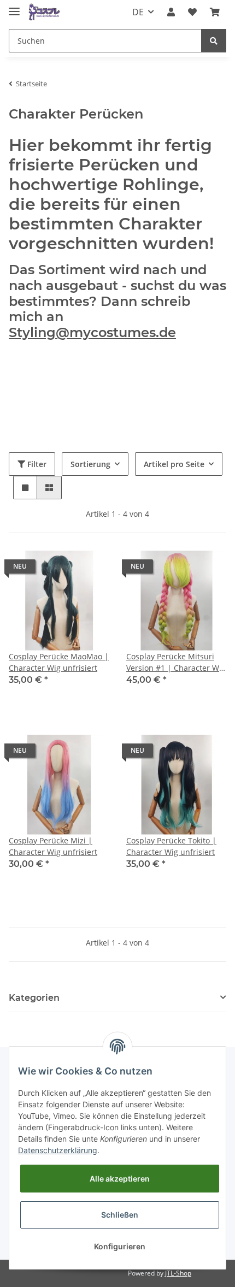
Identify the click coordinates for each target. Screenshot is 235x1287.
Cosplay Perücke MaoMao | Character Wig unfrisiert (59, 662)
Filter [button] (35, 464)
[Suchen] (213, 40)
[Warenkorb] (214, 12)
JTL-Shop (178, 1273)
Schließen (119, 1214)
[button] (171, 12)
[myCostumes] (44, 12)
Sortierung (90, 464)
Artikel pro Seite (174, 464)
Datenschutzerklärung (57, 1150)
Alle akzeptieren (120, 1178)
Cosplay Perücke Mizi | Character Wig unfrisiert (53, 846)
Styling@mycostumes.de (92, 332)
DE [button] (138, 12)
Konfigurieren (119, 1246)
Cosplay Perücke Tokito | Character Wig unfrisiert (171, 846)
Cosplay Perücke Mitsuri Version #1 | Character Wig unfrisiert (176, 662)
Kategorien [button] (34, 998)
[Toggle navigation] (14, 7)
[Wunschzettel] (192, 12)
